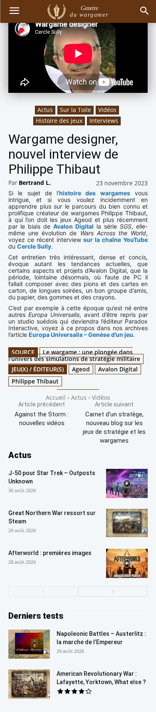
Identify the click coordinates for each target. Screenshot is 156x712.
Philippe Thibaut (35, 381)
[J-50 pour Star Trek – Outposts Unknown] (127, 483)
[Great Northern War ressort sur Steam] (127, 523)
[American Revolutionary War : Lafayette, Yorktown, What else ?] (29, 684)
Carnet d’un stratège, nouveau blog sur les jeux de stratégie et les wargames (114, 427)
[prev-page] (43, 591)
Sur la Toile (75, 110)
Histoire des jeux (59, 120)
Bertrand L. (35, 183)
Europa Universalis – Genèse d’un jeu (81, 334)
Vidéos (107, 110)
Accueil (56, 397)
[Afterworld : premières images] (127, 563)
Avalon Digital (73, 226)
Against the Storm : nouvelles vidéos (42, 419)
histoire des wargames (94, 193)
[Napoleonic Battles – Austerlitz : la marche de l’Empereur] (29, 644)
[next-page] (113, 591)
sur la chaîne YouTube (115, 239)
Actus (45, 110)
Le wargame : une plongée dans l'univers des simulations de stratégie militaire (74, 355)
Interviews (103, 120)
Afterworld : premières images (50, 553)
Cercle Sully (34, 246)
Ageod (81, 369)
